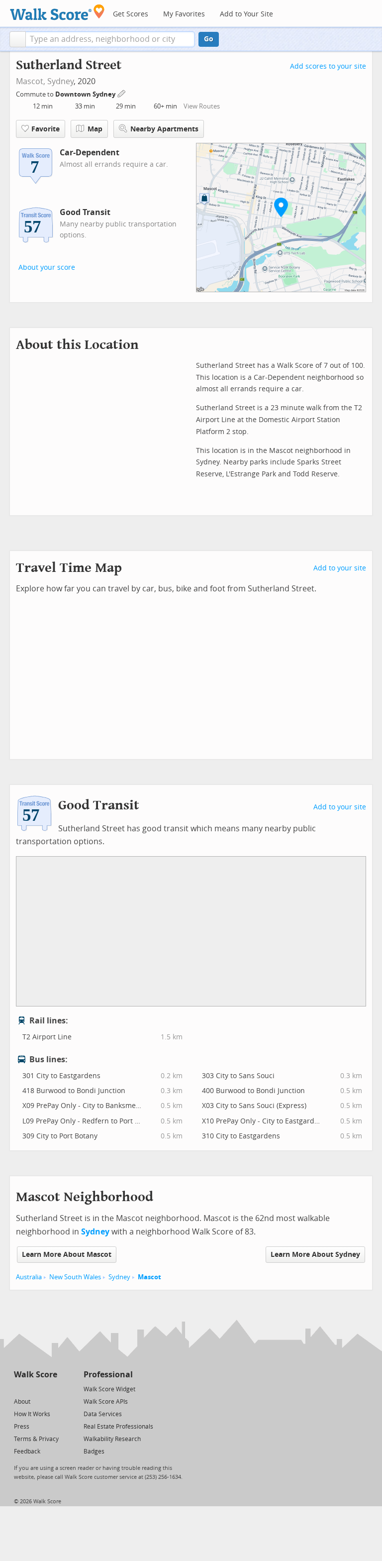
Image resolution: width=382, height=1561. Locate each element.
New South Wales (75, 1277)
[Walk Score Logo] (57, 12)
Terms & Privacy (36, 1439)
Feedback (27, 1451)
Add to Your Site (246, 14)
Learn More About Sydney (315, 1254)
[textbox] (110, 39)
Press (21, 1426)
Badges (94, 1451)
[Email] (50, 1388)
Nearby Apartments (164, 129)
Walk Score (35, 1374)
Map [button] (95, 129)
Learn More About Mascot (66, 1254)
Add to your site (339, 568)
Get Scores (130, 14)
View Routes (202, 106)
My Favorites (184, 14)
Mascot (149, 1277)
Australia (29, 1277)
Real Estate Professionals (118, 1426)
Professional (108, 1374)
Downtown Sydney (86, 94)
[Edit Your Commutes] (122, 93)
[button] (17, 39)
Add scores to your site (328, 66)
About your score (46, 267)
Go (208, 39)
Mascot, (30, 81)
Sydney (60, 81)
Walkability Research (112, 1439)
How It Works (32, 1414)
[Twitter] (19, 1388)
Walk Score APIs (106, 1401)
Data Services (103, 1414)
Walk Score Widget (109, 1389)
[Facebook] (35, 1388)
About (22, 1401)
